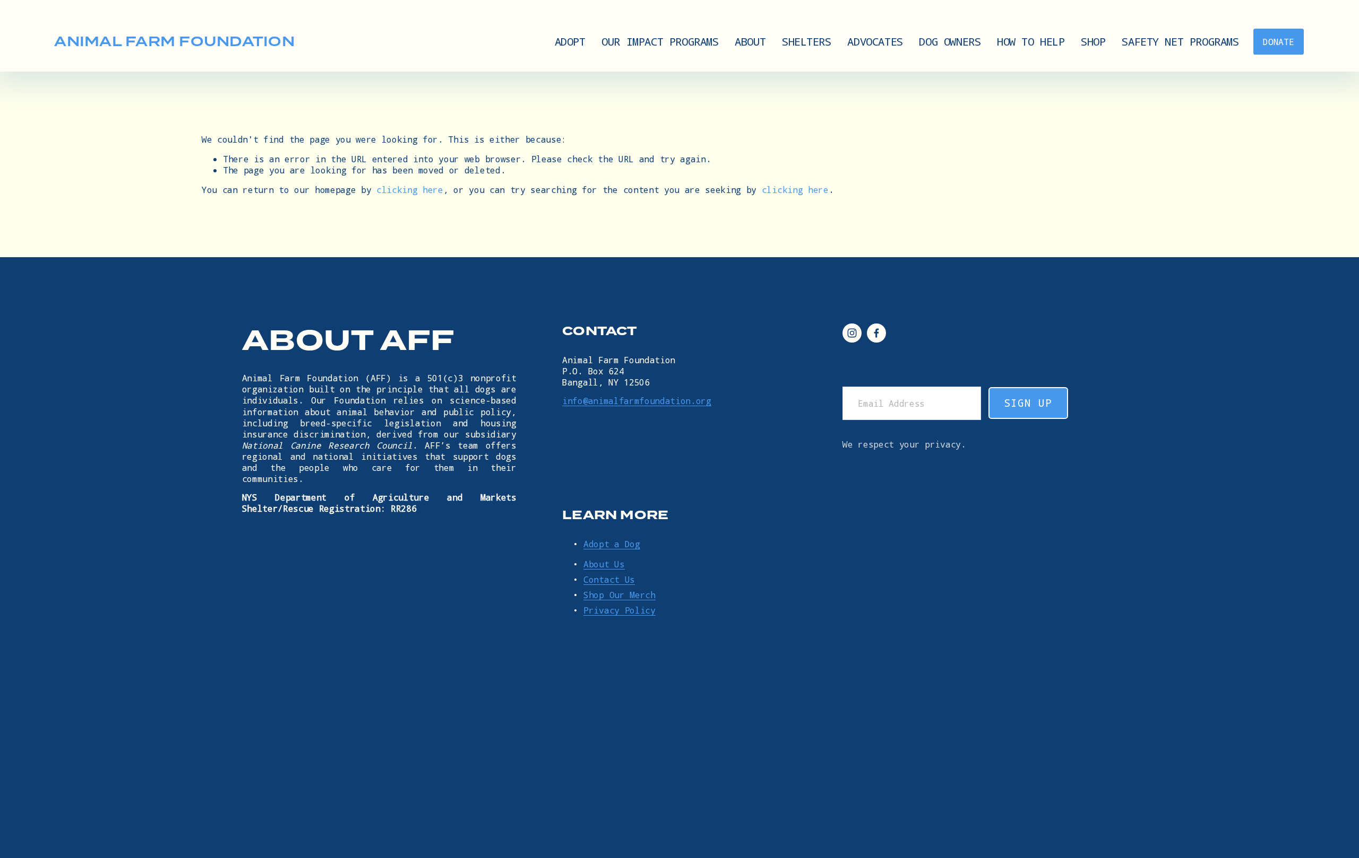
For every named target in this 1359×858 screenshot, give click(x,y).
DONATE (1278, 41)
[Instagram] (852, 333)
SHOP (1093, 41)
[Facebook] (876, 333)
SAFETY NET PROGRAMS (1180, 41)
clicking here (409, 189)
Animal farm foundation (174, 41)
